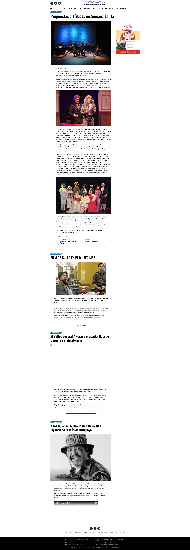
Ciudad (80, 8)
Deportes (95, 8)
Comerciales (123, 8)
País (106, 8)
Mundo (70, 8)
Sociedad (101, 8)
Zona (117, 8)
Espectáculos (87, 8)
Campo (75, 8)
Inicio (65, 8)
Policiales (111, 8)
